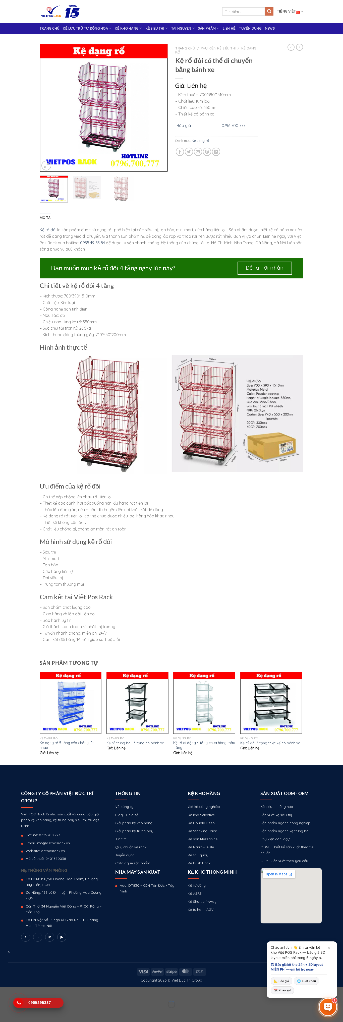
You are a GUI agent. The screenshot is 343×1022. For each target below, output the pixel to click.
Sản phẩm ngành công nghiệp (285, 823)
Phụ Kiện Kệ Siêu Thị (218, 48)
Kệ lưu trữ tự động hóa (85, 28)
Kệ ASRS (195, 893)
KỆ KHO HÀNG (126, 28)
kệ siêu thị (154, 28)
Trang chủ (49, 28)
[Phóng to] (46, 165)
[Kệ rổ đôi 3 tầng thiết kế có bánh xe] (271, 703)
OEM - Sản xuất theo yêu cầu (284, 861)
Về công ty (124, 806)
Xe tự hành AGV (200, 909)
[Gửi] (269, 11)
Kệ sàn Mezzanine (202, 839)
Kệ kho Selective (201, 815)
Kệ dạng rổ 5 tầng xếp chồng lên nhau (67, 745)
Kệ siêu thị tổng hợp (276, 806)
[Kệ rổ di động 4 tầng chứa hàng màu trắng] (204, 703)
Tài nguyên (181, 28)
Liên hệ (229, 28)
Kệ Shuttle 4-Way (202, 901)
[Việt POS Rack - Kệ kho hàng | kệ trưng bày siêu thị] (60, 11)
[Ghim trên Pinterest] (207, 152)
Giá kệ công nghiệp (204, 806)
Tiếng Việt (286, 11)
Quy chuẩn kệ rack (130, 847)
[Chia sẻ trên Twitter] (189, 152)
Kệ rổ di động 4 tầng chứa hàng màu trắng (204, 745)
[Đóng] (328, 948)
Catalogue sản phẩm (132, 863)
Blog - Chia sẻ (126, 815)
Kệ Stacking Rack (202, 831)
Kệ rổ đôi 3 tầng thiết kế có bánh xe (270, 743)
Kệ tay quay (198, 855)
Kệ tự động (197, 885)
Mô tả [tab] (45, 218)
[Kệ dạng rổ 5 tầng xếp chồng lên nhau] (71, 703)
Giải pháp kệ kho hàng (133, 823)
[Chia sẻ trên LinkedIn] (216, 152)
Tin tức (121, 839)
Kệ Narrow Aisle (201, 847)
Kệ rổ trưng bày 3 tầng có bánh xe (135, 743)
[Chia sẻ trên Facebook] (180, 152)
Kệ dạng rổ (200, 141)
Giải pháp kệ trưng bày (134, 831)
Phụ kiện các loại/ (275, 839)
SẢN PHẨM (207, 28)
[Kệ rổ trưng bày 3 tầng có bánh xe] (137, 703)
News (270, 28)
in (49, 937)
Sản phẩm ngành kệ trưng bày (285, 831)
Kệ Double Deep (201, 823)
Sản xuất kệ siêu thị (276, 815)
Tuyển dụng (250, 28)
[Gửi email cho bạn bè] (198, 152)
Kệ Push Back (199, 863)
